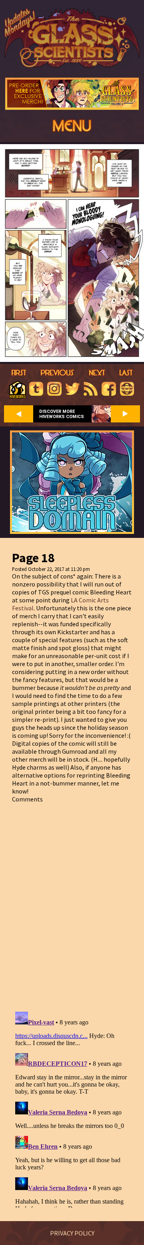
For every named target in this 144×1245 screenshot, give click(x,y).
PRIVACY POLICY (72, 1233)
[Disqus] (72, 902)
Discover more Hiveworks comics (61, 414)
